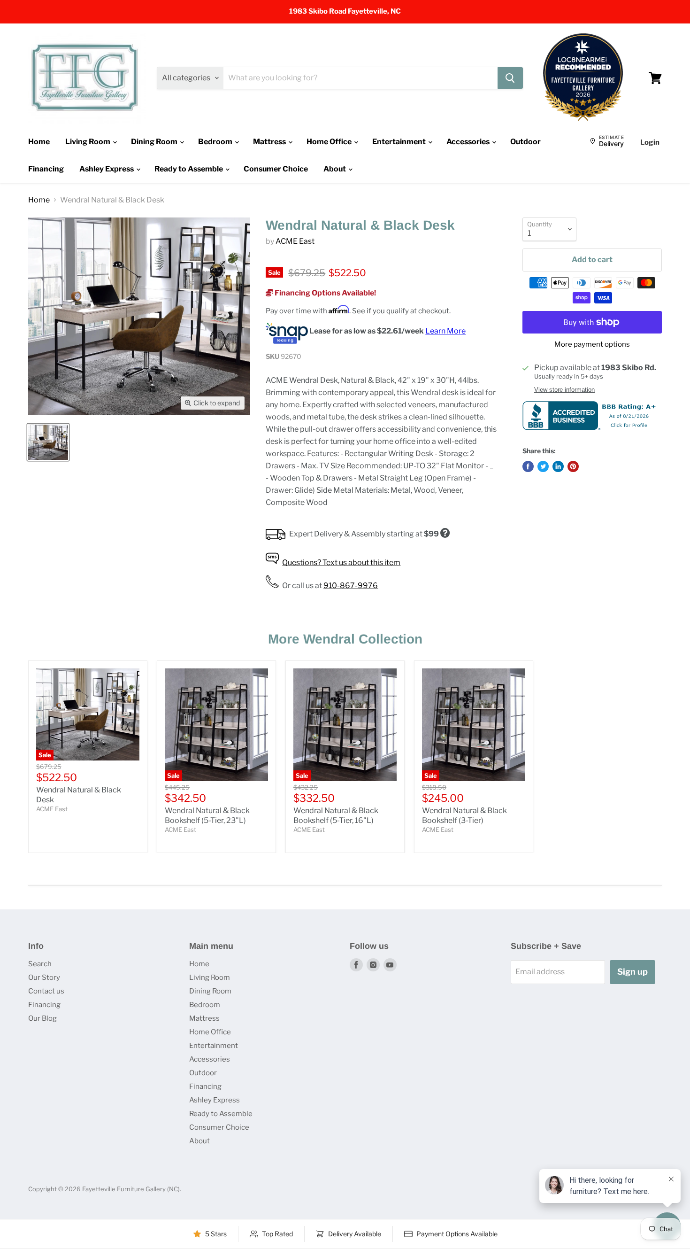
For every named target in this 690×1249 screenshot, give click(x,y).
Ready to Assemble (189, 168)
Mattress (270, 141)
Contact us (46, 991)
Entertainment (399, 141)
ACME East (295, 241)
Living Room (88, 141)
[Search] (510, 78)
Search (40, 964)
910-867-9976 (350, 585)
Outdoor (525, 141)
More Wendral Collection (345, 639)
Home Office (330, 141)
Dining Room (155, 141)
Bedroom (216, 141)
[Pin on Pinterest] (573, 466)
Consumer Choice (276, 168)
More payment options (592, 345)
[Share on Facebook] (528, 466)
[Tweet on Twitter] (543, 466)
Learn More (445, 330)
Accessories (468, 141)
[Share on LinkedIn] (558, 466)
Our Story (44, 977)
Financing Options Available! (324, 292)
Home (39, 141)
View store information (564, 390)
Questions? (341, 562)
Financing (46, 168)
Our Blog (42, 1018)
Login (649, 142)
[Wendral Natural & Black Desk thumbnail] (48, 442)
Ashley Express (107, 168)
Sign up (632, 972)
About (335, 168)
